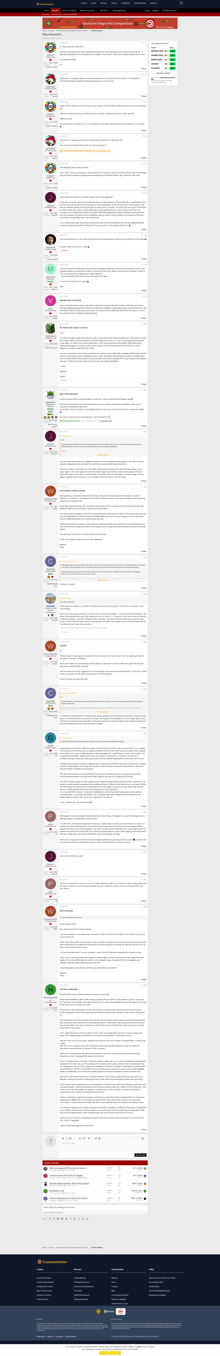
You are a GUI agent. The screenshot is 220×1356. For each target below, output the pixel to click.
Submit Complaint (69, 10)
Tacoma (54, 96)
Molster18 (52, 1193)
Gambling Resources (70, 1336)
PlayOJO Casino (156, 59)
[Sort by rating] (174, 47)
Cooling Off (50, 1336)
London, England (52, 259)
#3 (146, 102)
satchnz (139, 1170)
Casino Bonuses (80, 1278)
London (55, 509)
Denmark (54, 215)
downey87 (52, 1178)
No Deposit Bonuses (81, 1282)
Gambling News (140, 3)
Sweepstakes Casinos (45, 1286)
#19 (145, 812)
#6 (146, 193)
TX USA (55, 1010)
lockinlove (139, 1200)
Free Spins (78, 1291)
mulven (140, 1177)
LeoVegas (154, 64)
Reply (144, 69)
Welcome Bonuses (81, 1299)
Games (93, 3)
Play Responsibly (119, 10)
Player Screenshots (87, 10)
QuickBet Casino (157, 55)
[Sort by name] (157, 47)
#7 (146, 235)
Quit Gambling (59, 1336)
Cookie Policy (154, 1286)
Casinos (84, 3)
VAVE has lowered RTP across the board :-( (68, 1168)
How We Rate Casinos (119, 1304)
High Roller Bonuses (81, 1295)
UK (56, 834)
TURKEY (54, 318)
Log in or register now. (101, 151)
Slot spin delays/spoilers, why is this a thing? (69, 1183)
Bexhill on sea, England (52, 425)
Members (103, 10)
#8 (146, 265)
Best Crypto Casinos (44, 1291)
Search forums (56, 14)
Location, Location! (51, 67)
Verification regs (56, 1190)
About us (114, 1278)
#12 (145, 432)
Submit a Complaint (118, 1299)
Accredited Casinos (44, 1278)
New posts (46, 14)
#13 (145, 487)
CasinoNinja (53, 1186)
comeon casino (82, 1178)
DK (56, 756)
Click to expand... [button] (103, 455)
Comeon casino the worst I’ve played (66, 1175)
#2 (146, 74)
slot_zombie (53, 1170)
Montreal (54, 289)
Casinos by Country (44, 1295)
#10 (145, 324)
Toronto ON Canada (51, 348)
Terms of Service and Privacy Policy (162, 1278)
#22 (145, 907)
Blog (113, 1291)
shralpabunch (53, 1200)
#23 (145, 985)
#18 (145, 733)
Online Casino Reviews (45, 1282)
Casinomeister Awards (120, 1295)
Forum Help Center (156, 1282)
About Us (153, 3)
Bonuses (104, 3)
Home (46, 10)
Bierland (54, 620)
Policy (151, 1269)
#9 (146, 296)
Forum (113, 1282)
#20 (145, 852)
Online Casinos (70, 1170)
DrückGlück (155, 68)
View (172, 51)
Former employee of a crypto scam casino (68, 1198)
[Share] (142, 42)
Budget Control (41, 1336)
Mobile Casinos (42, 1299)
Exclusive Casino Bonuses (84, 1286)
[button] (96, 10)
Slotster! (47, 38)
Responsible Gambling (157, 1295)
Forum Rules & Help (70, 14)
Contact (114, 1286)
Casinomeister (117, 1269)
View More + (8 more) (163, 73)
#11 (145, 390)
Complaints (125, 3)
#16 (145, 642)
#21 (145, 879)
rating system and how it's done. (163, 78)
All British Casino (157, 51)
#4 (146, 136)
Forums (114, 3)
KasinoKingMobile (106, 421)
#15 (145, 594)
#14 (145, 557)
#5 (146, 163)
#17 (145, 689)
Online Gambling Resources (159, 1291)
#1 (146, 43)
